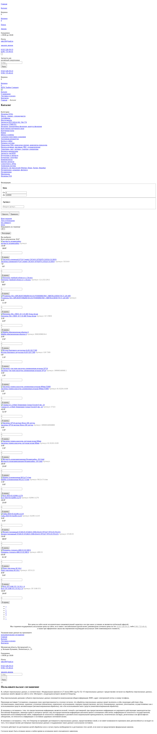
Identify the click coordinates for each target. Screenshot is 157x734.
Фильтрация (6, 233)
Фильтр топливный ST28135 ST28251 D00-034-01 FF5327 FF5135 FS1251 (30, 534)
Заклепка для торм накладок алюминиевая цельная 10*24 (23, 370)
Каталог (4, 639)
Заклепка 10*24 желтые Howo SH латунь (17, 425)
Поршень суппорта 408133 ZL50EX (15, 552)
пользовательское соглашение (12, 635)
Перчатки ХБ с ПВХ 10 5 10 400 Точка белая (18, 316)
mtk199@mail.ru (7, 41)
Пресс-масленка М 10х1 (10, 570)
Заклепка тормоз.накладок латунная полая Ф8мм (20, 443)
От (4, 193)
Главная (4, 100)
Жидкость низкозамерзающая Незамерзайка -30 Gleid (21, 461)
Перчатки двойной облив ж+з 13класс (16, 280)
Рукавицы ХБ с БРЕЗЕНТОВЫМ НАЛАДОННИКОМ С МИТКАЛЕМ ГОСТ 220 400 (35, 298)
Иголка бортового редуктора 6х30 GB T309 (18, 352)
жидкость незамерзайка (10, 243)
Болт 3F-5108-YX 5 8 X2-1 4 (12, 588)
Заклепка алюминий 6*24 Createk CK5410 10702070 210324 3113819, (28, 261)
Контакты (5, 643)
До (4, 195)
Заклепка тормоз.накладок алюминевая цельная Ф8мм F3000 (25, 389)
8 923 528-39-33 (7, 49)
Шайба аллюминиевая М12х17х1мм (15, 479)
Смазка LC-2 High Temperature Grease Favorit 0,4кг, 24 (22, 407)
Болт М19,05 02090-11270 (11, 498)
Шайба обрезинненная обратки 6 (14, 334)
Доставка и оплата (8, 641)
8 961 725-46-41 (7, 52)
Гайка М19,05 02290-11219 (11, 516)
